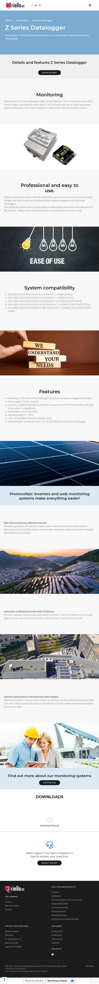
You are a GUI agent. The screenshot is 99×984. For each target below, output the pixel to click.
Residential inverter (59, 915)
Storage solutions (58, 911)
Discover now (49, 783)
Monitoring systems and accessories (66, 900)
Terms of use (56, 939)
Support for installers (13, 947)
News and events (12, 906)
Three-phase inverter (59, 908)
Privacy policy (57, 931)
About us (8, 902)
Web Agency (90, 966)
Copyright (55, 943)
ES (40, 5)
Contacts (9, 910)
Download (9, 935)
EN (36, 5)
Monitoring (22, 20)
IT (32, 5)
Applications (56, 896)
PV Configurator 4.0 (13, 939)
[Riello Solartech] (15, 5)
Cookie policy (56, 935)
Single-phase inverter (59, 904)
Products (55, 892)
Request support (49, 863)
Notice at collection (34, 981)
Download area (49, 72)
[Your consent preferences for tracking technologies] (4, 979)
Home (9, 20)
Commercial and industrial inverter (65, 919)
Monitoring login (11, 943)
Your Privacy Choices (57, 981)
